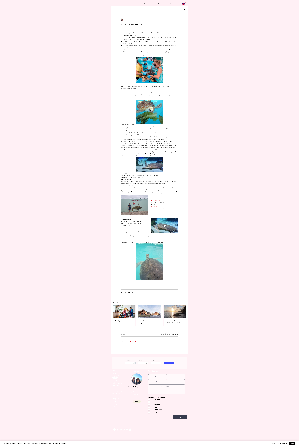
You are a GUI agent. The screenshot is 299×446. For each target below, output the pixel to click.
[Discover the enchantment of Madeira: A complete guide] (175, 311)
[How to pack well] (124, 311)
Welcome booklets (117, 383)
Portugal (144, 9)
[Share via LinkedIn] (129, 292)
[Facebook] (117, 429)
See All (184, 302)
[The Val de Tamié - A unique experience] (149, 311)
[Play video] (164, 225)
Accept (292, 443)
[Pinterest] (124, 429)
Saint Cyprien (129, 9)
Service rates (115, 406)
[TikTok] (130, 429)
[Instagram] (121, 429)
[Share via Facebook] (121, 292)
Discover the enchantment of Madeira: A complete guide (173, 321)
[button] (184, 9)
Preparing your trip (120, 321)
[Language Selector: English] (184, 3)
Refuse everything (282, 443)
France (121, 9)
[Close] (297, 443)
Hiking (158, 9)
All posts (115, 9)
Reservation (115, 385)
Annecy (137, 9)
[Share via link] (133, 292)
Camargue (151, 9)
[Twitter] (127, 429)
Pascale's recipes (166, 9)
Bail (113, 388)
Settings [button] (273, 443)
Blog (113, 382)
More (174, 9)
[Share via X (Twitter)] (125, 292)
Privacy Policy (62, 443)
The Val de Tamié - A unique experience (147, 322)
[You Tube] (114, 429)
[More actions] (177, 20)
